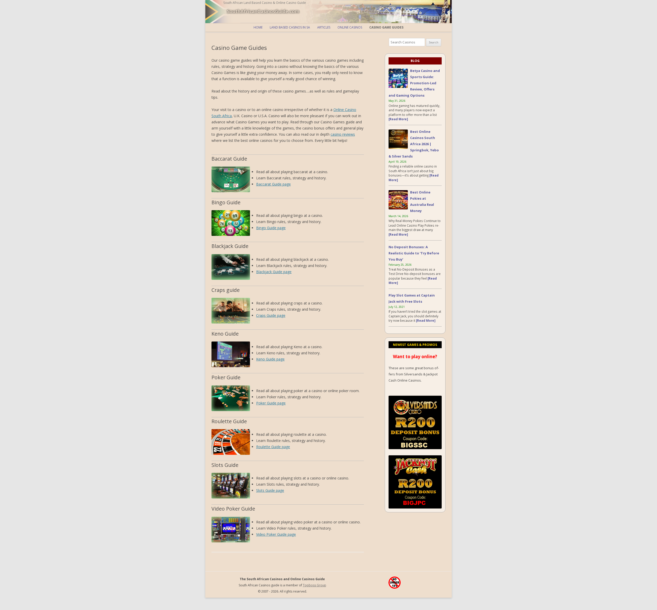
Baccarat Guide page (273, 184)
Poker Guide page (271, 403)
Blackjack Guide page (274, 271)
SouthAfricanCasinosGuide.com (263, 11)
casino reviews (343, 134)
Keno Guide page (270, 359)
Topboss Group (314, 585)
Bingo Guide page (271, 227)
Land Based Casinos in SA (290, 27)
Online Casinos (349, 27)
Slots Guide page (270, 490)
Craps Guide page (270, 315)
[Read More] (398, 119)
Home (258, 27)
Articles (323, 27)
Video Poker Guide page (276, 534)
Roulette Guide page (273, 446)
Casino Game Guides (386, 27)
